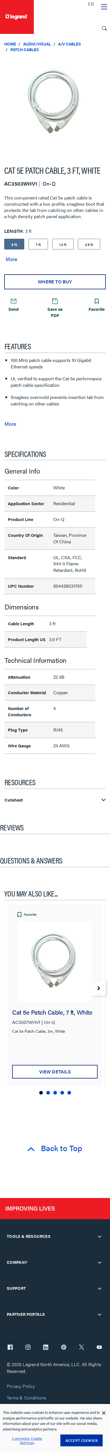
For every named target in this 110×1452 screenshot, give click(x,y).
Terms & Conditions (26, 1398)
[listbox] (55, 106)
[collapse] (99, 1236)
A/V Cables (69, 44)
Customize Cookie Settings (27, 1441)
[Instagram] (28, 1348)
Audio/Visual (37, 44)
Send (13, 309)
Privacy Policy (21, 1386)
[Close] (104, 1413)
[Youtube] (99, 1348)
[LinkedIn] (45, 1348)
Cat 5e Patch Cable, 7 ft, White (52, 1012)
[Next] (98, 988)
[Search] (104, 28)
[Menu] (104, 7)
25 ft (89, 244)
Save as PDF (55, 312)
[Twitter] (81, 1348)
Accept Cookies (81, 1440)
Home (10, 44)
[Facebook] (10, 1348)
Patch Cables (24, 49)
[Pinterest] (63, 1348)
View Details (55, 1071)
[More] (11, 259)
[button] (104, 62)
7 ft (38, 244)
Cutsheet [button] (14, 800)
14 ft (63, 244)
